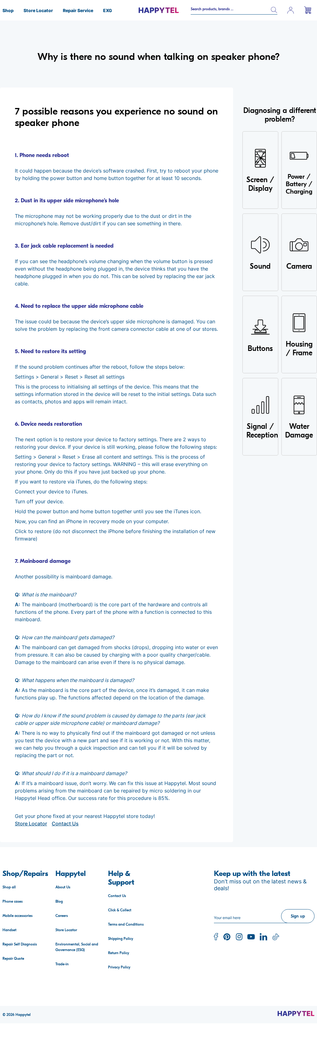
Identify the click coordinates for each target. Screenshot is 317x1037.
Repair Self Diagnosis (19, 944)
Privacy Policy (119, 967)
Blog (59, 901)
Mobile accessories (17, 916)
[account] (290, 10)
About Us (62, 887)
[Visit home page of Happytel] (296, 1013)
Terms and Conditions (126, 924)
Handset (9, 930)
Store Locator (31, 823)
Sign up (298, 916)
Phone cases (12, 901)
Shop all (9, 887)
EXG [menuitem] (107, 10)
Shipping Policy (120, 938)
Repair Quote (13, 958)
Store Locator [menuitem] (38, 10)
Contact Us (65, 823)
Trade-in (62, 964)
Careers (61, 916)
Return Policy (118, 953)
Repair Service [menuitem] (78, 10)
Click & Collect (119, 910)
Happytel (23, 1014)
